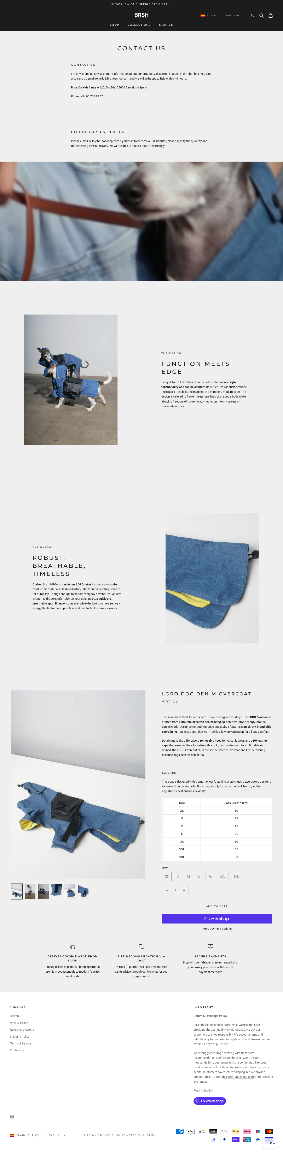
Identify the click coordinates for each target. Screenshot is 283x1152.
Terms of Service (20, 1043)
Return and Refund (22, 1029)
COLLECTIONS (139, 25)
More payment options (217, 928)
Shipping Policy (19, 1036)
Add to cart (217, 906)
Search (14, 1016)
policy (209, 1090)
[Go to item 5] (70, 891)
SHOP (114, 25)
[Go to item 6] (83, 891)
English (232, 15)
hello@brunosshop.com (238, 1076)
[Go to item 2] (30, 891)
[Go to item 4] (56, 891)
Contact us (17, 1050)
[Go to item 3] (43, 891)
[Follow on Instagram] (12, 1117)
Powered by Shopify (138, 1135)
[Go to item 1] (17, 891)
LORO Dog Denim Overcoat (207, 693)
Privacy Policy (19, 1022)
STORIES (166, 25)
